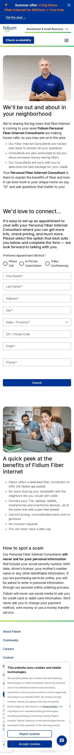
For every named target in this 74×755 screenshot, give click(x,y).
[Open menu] (66, 40)
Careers (8, 649)
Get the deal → (16, 17)
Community (10, 640)
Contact (8, 657)
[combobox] (37, 322)
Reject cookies (30, 734)
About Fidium (12, 631)
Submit (37, 383)
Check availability (18, 40)
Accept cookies (29, 744)
